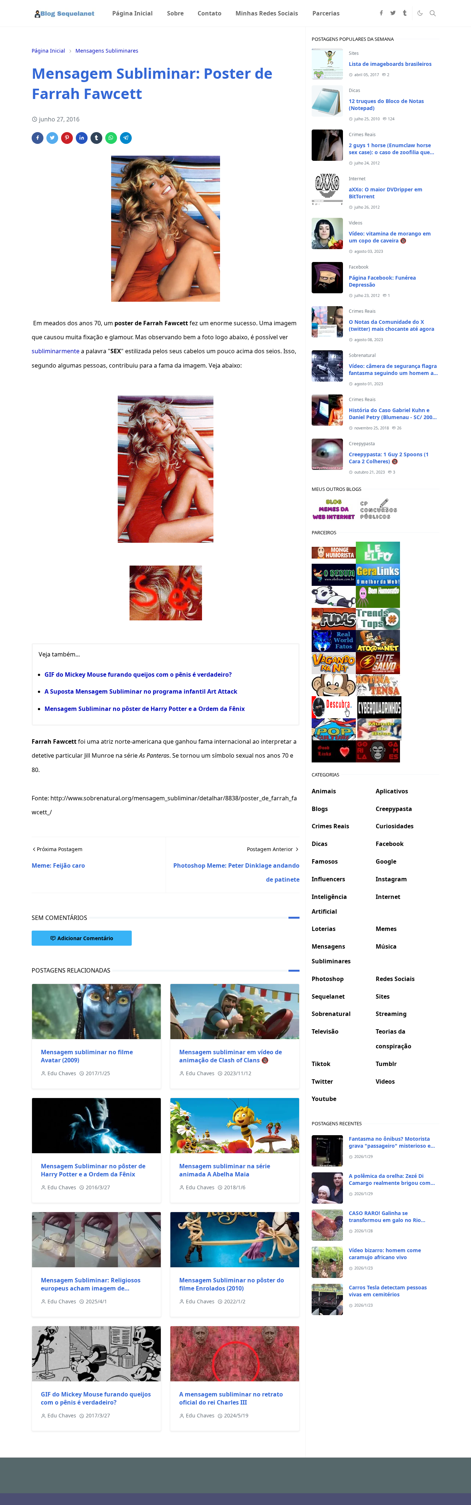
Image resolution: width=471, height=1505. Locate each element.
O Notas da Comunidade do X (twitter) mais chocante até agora (391, 325)
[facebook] (381, 13)
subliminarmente (55, 351)
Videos (355, 223)
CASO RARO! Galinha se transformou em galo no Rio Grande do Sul (385, 1220)
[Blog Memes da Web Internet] (334, 508)
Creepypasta (362, 443)
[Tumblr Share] (96, 138)
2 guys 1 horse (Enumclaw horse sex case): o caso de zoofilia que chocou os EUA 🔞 (390, 152)
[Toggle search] (432, 13)
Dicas (354, 90)
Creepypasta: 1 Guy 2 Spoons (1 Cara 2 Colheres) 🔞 (389, 458)
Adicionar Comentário (85, 938)
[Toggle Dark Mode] (420, 13)
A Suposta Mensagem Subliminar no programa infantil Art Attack (141, 691)
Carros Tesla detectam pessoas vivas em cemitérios (388, 1291)
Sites (354, 53)
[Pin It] (67, 138)
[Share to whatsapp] (111, 138)
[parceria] (378, 552)
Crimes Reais (362, 134)
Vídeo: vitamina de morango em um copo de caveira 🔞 (390, 237)
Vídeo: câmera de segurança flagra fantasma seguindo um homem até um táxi (394, 372)
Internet (357, 179)
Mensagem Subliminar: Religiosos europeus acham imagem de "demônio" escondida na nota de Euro (96, 1288)
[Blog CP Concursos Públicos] (379, 508)
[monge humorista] (334, 552)
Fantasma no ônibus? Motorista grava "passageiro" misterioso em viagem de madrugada (392, 1145)
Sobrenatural (362, 355)
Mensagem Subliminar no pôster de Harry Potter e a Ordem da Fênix (145, 709)
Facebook (358, 267)
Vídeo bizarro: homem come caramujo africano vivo (385, 1254)
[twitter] (393, 13)
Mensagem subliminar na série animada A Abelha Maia (224, 1170)
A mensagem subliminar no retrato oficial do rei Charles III (231, 1398)
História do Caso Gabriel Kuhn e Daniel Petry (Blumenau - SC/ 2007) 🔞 (393, 417)
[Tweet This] (52, 138)
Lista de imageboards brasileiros (390, 63)
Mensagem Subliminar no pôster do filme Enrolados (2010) (231, 1284)
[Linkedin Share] (82, 138)
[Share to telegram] (126, 138)
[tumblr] (405, 13)
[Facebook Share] (37, 138)
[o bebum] (334, 574)
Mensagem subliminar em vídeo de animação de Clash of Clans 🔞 (230, 1056)
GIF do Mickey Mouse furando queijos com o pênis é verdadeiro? (138, 674)
